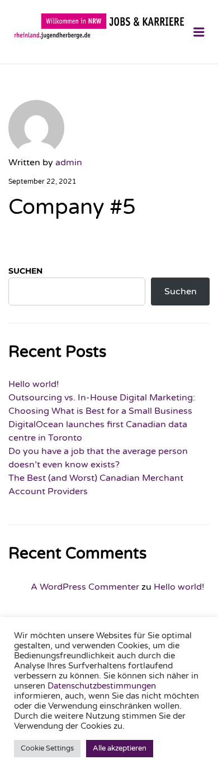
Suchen (25, 271)
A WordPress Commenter (85, 587)
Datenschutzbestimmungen (102, 686)
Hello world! (33, 384)
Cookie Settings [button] (47, 748)
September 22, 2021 (42, 181)
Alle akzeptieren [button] (119, 748)
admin (68, 162)
